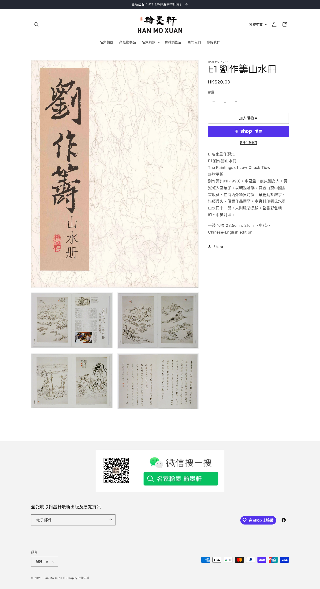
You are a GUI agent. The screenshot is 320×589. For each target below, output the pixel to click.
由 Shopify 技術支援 (76, 578)
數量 (211, 92)
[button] (36, 24)
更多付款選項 (248, 142)
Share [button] (218, 246)
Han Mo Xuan (53, 578)
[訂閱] (110, 519)
